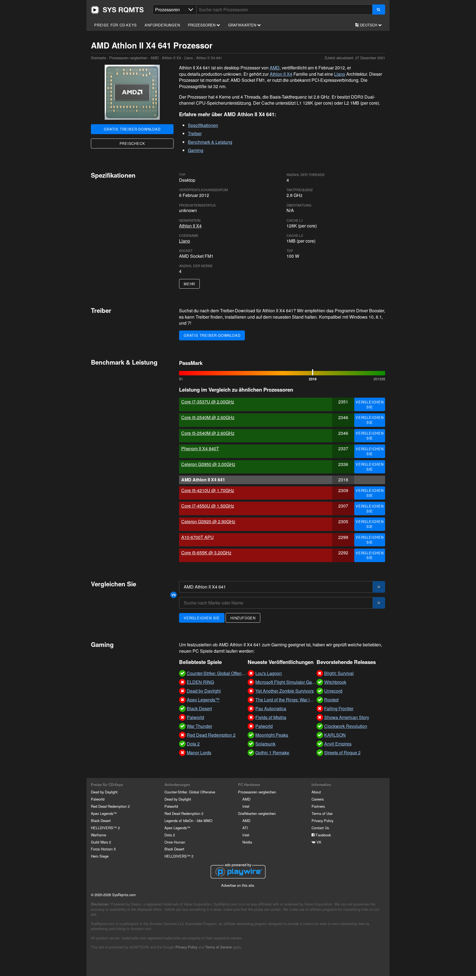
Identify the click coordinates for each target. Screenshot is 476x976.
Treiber (195, 133)
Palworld (97, 799)
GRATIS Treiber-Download (132, 129)
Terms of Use (322, 813)
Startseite (117, 10)
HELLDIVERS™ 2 (105, 827)
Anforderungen (162, 25)
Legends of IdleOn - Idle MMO (188, 820)
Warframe (98, 834)
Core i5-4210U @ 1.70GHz (207, 490)
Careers (318, 799)
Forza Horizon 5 (103, 849)
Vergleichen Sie (370, 404)
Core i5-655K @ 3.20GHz (206, 552)
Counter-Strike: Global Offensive (189, 792)
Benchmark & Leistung (210, 142)
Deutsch (368, 25)
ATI (245, 827)
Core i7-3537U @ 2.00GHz (207, 401)
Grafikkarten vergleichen (257, 813)
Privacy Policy (322, 820)
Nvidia (247, 842)
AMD (155, 57)
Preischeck (132, 143)
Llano (188, 57)
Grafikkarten (242, 25)
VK (318, 842)
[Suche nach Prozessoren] (378, 9)
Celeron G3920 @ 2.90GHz (208, 521)
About (316, 792)
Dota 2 (169, 834)
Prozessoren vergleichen (128, 57)
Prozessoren (202, 25)
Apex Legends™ (104, 813)
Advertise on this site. (238, 885)
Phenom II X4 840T (200, 448)
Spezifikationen (203, 125)
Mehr (189, 283)
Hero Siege (100, 856)
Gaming (195, 150)
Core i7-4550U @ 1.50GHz (207, 506)
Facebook (323, 834)
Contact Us (320, 827)
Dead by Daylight (104, 792)
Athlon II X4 (171, 57)
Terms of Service (218, 947)
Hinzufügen (243, 617)
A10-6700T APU (197, 537)
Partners (318, 806)
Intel (245, 806)
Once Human (174, 842)
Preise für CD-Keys (115, 25)
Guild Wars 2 (101, 842)
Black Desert (101, 820)
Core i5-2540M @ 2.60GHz (207, 417)
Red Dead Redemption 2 (110, 806)
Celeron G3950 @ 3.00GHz (208, 464)
